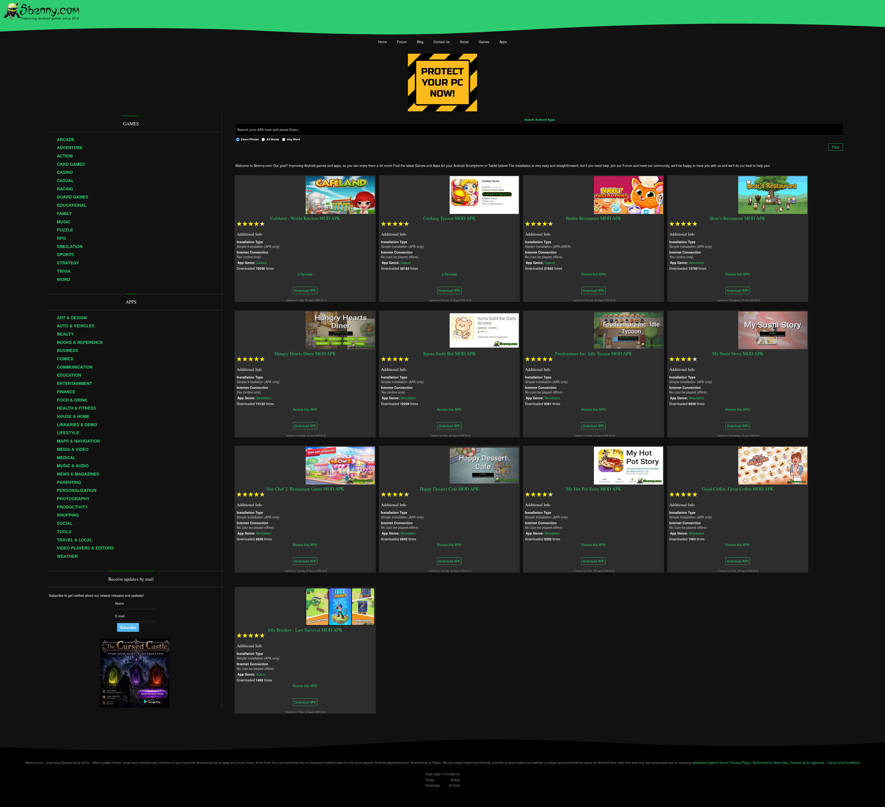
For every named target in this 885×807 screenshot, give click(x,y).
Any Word (293, 139)
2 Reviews (449, 274)
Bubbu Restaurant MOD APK (593, 218)
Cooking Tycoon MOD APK (449, 218)
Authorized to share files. (771, 762)
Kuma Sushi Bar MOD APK (449, 353)
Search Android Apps (539, 120)
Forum (402, 41)
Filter (835, 147)
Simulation (263, 397)
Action (260, 674)
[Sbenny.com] (41, 10)
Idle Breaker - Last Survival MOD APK (305, 630)
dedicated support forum (710, 762)
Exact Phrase (250, 139)
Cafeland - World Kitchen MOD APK (305, 218)
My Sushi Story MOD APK (737, 353)
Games (484, 41)
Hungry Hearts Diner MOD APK (305, 353)
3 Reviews (305, 274)
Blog (420, 41)
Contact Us (442, 41)
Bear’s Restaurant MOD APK (737, 218)
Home (382, 41)
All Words (272, 139)
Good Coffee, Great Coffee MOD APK (737, 489)
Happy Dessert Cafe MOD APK (449, 489)
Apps (503, 41)
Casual (261, 262)
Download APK (305, 290)
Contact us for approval (807, 762)
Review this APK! (593, 274)
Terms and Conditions (844, 762)
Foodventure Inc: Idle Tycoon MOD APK (593, 353)
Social (464, 41)
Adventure (696, 262)
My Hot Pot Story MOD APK (593, 489)
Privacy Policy (740, 762)
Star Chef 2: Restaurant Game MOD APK (305, 489)
